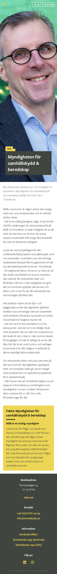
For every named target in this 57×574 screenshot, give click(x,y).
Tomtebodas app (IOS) (28, 545)
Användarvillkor (28, 534)
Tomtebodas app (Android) (28, 539)
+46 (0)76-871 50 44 (28, 513)
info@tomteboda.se (28, 518)
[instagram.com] (32, 562)
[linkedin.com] (25, 562)
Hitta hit (28, 497)
